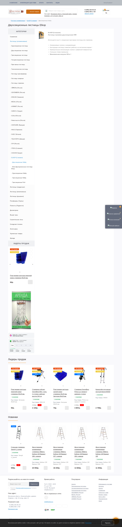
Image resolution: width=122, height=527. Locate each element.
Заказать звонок (89, 13)
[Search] (46, 11)
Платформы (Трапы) (16, 201)
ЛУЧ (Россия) (15, 143)
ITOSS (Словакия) (16, 148)
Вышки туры (14, 215)
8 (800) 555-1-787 (90, 11)
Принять (107, 523)
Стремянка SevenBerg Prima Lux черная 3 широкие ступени (81, 392)
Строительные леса (16, 219)
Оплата (41, 2)
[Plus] (25, 415)
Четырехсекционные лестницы (20, 60)
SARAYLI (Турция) (16, 111)
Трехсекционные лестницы (19, 55)
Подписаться (34, 484)
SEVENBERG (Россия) (18, 92)
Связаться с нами (103, 492)
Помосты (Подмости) (17, 205)
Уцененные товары (16, 233)
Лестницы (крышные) (17, 196)
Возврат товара (103, 494)
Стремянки (13, 36)
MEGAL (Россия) (16, 101)
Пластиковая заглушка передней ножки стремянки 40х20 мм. (18, 392)
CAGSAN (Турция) (16, 153)
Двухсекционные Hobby (19, 162)
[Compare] (31, 257)
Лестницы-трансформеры (19, 74)
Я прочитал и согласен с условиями (23, 488)
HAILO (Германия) (16, 129)
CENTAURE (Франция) (18, 125)
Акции (58, 2)
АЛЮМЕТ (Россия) (17, 106)
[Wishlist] (31, 253)
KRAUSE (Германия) (17, 97)
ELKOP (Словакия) (32, 20)
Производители (103, 499)
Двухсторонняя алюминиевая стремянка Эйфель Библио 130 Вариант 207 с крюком (60, 451)
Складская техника (16, 224)
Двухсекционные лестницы (19, 50)
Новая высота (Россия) (18, 120)
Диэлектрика (14, 210)
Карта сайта (102, 496)
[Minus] (12, 415)
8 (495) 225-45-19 (90, 10)
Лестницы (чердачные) (17, 187)
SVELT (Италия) (16, 134)
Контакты (50, 2)
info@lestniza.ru (48, 490)
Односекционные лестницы (19, 46)
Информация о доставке (28, 2)
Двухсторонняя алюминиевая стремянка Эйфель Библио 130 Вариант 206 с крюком (81, 451)
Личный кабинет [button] (108, 2)
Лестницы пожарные (17, 78)
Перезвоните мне (13, 509)
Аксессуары (14, 229)
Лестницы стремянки (17, 83)
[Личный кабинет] (113, 225)
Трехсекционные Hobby (19, 178)
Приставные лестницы (18, 64)
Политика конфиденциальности (23, 488)
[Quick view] (31, 249)
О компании (13, 2)
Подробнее (88, 523)
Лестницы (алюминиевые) (18, 20)
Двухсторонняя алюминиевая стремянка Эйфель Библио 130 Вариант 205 (102, 451)
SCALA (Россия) (16, 115)
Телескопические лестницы (19, 69)
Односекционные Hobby (19, 173)
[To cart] (30, 282)
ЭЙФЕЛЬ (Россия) (16, 88)
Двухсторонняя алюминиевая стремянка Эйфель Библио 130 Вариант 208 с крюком (38, 451)
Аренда (12, 238)
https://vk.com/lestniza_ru (46, 497)
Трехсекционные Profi (18, 182)
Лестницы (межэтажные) (18, 191)
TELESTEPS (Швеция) (18, 139)
